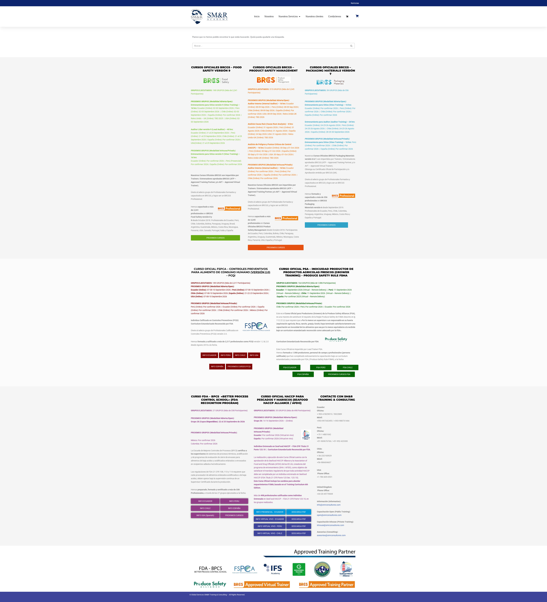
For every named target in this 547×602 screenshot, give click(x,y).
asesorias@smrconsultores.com (331, 535)
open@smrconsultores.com (329, 515)
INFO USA (254, 355)
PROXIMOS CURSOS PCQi (239, 366)
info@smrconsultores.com (328, 505)
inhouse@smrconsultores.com (330, 525)
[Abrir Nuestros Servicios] (299, 16)
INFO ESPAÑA (217, 366)
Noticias (355, 3)
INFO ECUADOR (209, 355)
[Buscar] (351, 46)
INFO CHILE (240, 355)
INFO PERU (226, 355)
